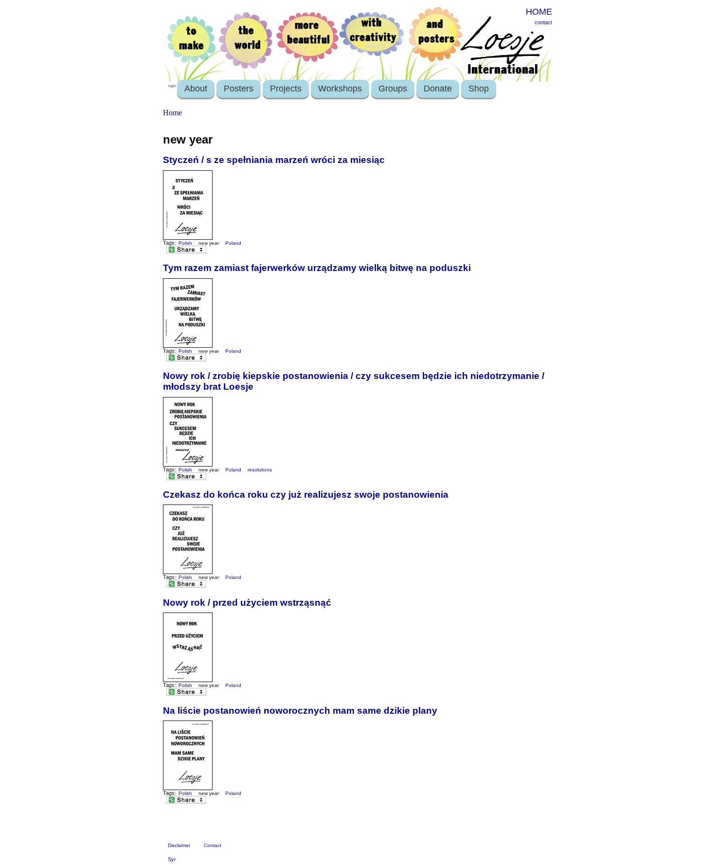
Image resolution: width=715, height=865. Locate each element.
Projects (286, 88)
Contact (212, 845)
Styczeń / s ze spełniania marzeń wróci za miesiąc (274, 160)
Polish (185, 243)
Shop (478, 88)
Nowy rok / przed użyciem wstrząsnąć (247, 602)
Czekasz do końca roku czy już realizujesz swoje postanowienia (305, 494)
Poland (233, 243)
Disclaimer (179, 845)
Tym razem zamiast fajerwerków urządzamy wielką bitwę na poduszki (317, 268)
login (172, 86)
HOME (539, 12)
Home (172, 112)
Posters (238, 88)
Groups (392, 88)
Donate (438, 88)
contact (543, 22)
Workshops (340, 88)
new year (208, 243)
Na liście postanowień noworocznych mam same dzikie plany (300, 710)
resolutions (260, 469)
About (195, 88)
